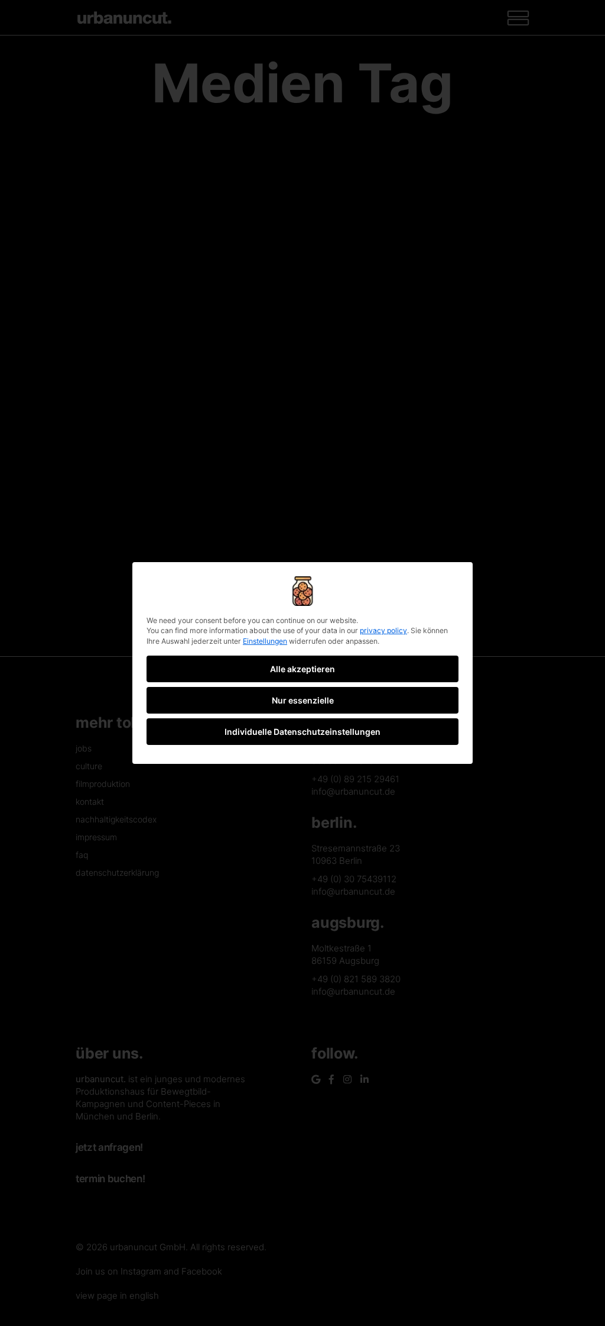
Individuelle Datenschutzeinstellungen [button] (302, 732)
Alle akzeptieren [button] (302, 669)
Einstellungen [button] (265, 641)
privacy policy (383, 630)
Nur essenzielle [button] (303, 700)
